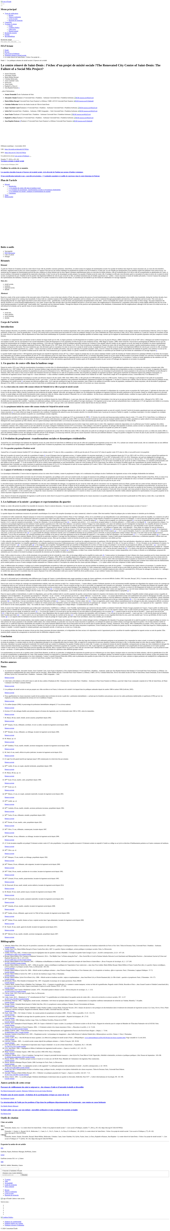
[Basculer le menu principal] (1, 5)
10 (68, 522)
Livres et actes (13, 19)
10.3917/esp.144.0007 (12, 1074)
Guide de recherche (11, 1185)
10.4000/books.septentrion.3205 (15, 1057)
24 (67, 550)
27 (128, 590)
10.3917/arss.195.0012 (12, 999)
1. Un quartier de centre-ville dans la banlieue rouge (25, 188)
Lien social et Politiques (12, 53)
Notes (6, 195)
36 (18, 615)
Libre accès (12, 29)
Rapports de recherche (16, 20)
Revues (11, 15)
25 (103, 555)
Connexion (8, 22)
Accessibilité (9, 1183)
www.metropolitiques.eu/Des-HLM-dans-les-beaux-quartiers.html (105, 1037)
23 (126, 548)
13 (157, 529)
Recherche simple (6, 40)
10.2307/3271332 (10, 1046)
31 (57, 601)
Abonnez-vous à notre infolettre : (12, 1173)
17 (134, 534)
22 (41, 546)
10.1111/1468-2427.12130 (13, 960)
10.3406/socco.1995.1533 (13, 954)
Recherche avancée (11, 33)
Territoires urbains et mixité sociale (15, 55)
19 (18, 545)
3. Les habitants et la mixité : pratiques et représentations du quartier (30, 191)
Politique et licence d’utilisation (14, 1225)
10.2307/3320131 (10, 991)
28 (86, 597)
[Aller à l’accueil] (6, 1)
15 (156, 531)
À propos (14, 24)
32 (90, 601)
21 (155, 545)
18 (157, 534)
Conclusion (12, 193)
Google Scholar (9, 947)
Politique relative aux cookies (14, 1223)
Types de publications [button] (11, 13)
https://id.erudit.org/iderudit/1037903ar (17, 149)
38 (6, 617)
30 (8, 601)
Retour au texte (9, 677)
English (7, 34)
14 (115, 531)
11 (145, 522)
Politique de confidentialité (13, 1221)
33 (36, 611)
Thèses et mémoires (15, 17)
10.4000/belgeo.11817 (12, 1032)
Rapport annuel (13, 31)
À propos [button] (8, 24)
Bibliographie (9, 197)
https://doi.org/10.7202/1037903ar (15, 152)
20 (33, 545)
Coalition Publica (14, 27)
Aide (6, 1181)
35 (3, 613)
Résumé (7, 184)
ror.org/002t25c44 (88, 98)
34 (112, 611)
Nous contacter (9, 1186)
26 (51, 589)
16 (28, 532)
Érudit (10, 26)
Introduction (12, 186)
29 (130, 599)
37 (72, 615)
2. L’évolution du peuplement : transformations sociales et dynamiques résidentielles (35, 190)
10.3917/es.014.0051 (11, 1029)
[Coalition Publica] (7, 1217)
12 (111, 529)
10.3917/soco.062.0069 (12, 1067)
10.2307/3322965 (10, 963)
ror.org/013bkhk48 (87, 101)
